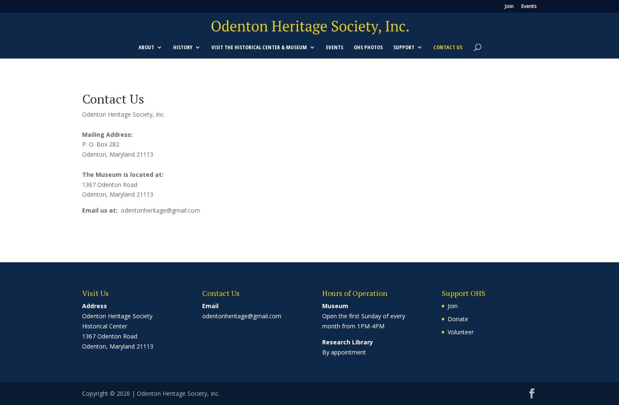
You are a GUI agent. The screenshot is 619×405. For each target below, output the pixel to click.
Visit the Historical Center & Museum (259, 47)
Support (403, 47)
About (146, 47)
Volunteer (461, 332)
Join (509, 7)
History (182, 47)
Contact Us (447, 47)
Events (529, 7)
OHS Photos (368, 47)
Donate (458, 319)
